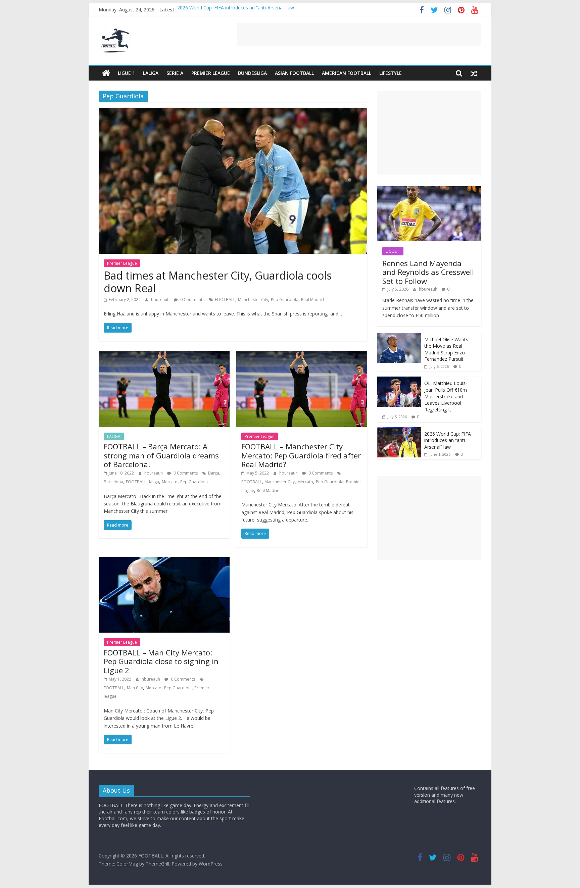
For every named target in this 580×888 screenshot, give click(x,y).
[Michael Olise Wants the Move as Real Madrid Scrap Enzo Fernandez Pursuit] (399, 336)
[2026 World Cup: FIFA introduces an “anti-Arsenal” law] (399, 431)
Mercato (170, 482)
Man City (135, 688)
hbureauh (161, 299)
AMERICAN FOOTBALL (346, 73)
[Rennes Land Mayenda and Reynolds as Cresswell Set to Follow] (429, 190)
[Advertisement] (359, 34)
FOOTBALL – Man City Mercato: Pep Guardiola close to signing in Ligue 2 (161, 661)
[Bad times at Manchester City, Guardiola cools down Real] (233, 111)
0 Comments (191, 299)
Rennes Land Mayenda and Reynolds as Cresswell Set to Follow (428, 272)
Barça (213, 473)
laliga (154, 482)
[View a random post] (474, 73)
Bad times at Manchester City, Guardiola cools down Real (218, 281)
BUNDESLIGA (252, 73)
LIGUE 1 (126, 73)
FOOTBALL (225, 299)
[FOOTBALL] (106, 73)
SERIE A (174, 73)
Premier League (210, 73)
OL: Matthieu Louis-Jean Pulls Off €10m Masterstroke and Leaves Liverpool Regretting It (445, 396)
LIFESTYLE (390, 73)
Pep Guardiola (284, 299)
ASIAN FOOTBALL (294, 73)
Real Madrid (312, 299)
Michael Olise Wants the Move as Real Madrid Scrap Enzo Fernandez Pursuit (446, 349)
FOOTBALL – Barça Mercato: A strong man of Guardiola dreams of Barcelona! (161, 455)
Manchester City (253, 299)
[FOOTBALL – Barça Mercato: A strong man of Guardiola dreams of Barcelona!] (164, 355)
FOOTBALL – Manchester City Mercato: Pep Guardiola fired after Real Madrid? (301, 455)
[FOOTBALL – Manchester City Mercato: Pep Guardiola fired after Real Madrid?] (301, 355)
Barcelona (113, 482)
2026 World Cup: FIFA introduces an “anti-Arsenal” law (235, 9)
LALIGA (150, 73)
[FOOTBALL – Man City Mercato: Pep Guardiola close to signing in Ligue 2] (164, 561)
